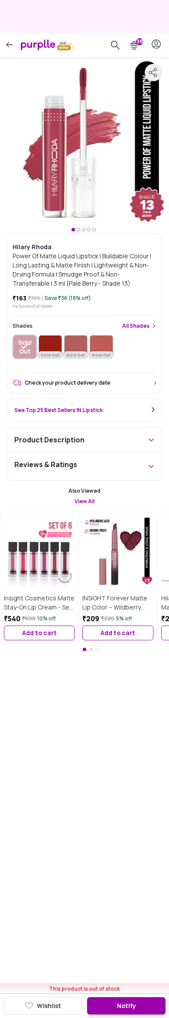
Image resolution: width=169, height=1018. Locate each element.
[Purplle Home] (38, 45)
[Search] (115, 45)
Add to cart (39, 633)
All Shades (136, 326)
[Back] (9, 44)
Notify (126, 1006)
